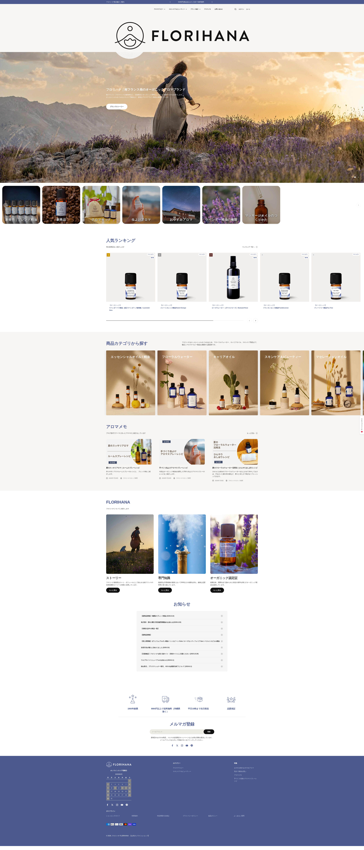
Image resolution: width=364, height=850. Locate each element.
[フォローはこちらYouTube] (187, 745)
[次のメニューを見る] (358, 205)
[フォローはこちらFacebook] (172, 745)
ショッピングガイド (113, 816)
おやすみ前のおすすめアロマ (244, 768)
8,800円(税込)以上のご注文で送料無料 (191, 2)
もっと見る (113, 590)
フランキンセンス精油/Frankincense (276, 308)
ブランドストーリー (117, 106)
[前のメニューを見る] (5, 205)
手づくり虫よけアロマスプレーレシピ (173, 468)
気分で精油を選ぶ (240, 771)
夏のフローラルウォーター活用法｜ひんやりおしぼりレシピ (234, 468)
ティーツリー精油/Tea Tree (323, 308)
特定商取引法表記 (163, 816)
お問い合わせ (219, 9)
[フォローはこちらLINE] (191, 745)
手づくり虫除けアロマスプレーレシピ (245, 780)
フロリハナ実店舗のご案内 (115, 2)
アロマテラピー (158, 9)
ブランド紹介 (194, 9)
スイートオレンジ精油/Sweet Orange (173, 308)
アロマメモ (207, 9)
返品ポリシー (212, 816)
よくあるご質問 (239, 816)
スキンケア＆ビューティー (177, 9)
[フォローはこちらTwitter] (177, 745)
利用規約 (135, 816)
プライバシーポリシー (190, 816)
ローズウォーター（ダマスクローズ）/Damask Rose (230, 308)
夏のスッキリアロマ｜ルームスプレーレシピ (123, 468)
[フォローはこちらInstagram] (182, 745)
